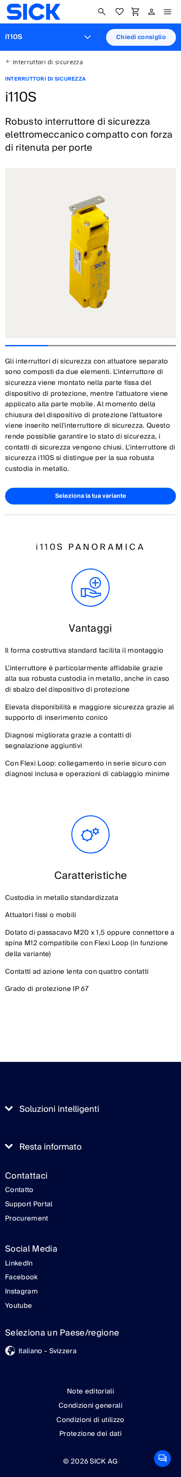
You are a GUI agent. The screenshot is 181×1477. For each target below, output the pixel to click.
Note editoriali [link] (90, 1391)
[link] (33, 11)
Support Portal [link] (28, 1204)
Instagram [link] (21, 1291)
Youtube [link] (18, 1306)
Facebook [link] (21, 1277)
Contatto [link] (19, 1190)
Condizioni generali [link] (90, 1406)
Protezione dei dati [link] (90, 1434)
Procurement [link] (26, 1218)
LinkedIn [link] (19, 1263)
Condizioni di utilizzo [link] (90, 1420)
